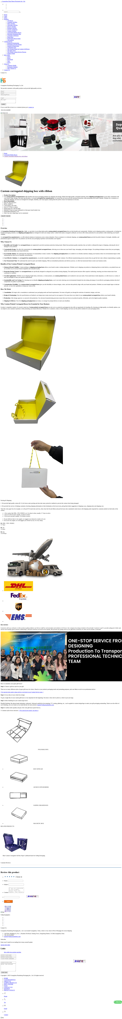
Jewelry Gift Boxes (12, 29)
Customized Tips (11, 47)
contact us (31, 107)
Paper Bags (10, 37)
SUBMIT (3, 104)
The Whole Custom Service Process (16, 52)
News (8, 56)
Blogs (8, 58)
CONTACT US (8, 987)
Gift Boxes (10, 20)
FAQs (8, 62)
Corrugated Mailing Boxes (14, 32)
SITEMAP (7, 988)
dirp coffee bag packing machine (12, 952)
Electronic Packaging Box (14, 34)
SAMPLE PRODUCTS (10, 982)
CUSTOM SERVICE (10, 979)
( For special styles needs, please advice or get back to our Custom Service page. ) (22, 692)
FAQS (5, 985)
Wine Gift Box (11, 23)
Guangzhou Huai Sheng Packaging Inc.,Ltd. (13, 1)
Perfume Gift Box (12, 28)
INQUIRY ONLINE (5, 216)
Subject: (6, 884)
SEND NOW (4, 972)
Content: (6, 892)
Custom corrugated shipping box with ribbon (15, 156)
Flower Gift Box (11, 26)
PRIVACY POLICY (9, 990)
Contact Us (7, 70)
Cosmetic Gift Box (12, 22)
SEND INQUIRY (5, 945)
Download (10, 59)
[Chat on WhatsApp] (118, 1002)
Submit (8, 901)
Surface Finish (11, 53)
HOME (6, 978)
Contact (6, 1014)
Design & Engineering (13, 43)
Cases (5, 16)
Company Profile (11, 65)
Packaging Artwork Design (14, 44)
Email (5, 1008)
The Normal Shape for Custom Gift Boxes (18, 49)
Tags (8, 61)
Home (5, 14)
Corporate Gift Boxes (13, 35)
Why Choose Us (11, 68)
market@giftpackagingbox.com (45, 705)
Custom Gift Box (11, 31)
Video (5, 17)
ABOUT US (7, 981)
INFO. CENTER (8, 984)
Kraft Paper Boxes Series (13, 38)
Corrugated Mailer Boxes (10, 155)
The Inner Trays (11, 50)
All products (10, 40)
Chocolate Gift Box (12, 25)
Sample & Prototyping (13, 46)
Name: (5, 880)
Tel (5, 1002)
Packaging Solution (12, 67)
